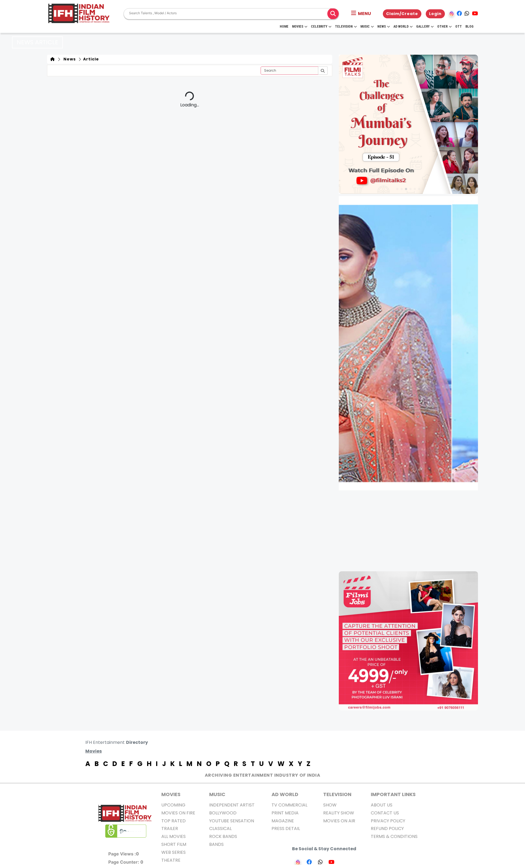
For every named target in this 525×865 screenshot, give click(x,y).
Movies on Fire (178, 813)
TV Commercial (289, 805)
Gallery (423, 26)
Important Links (393, 794)
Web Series (173, 852)
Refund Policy (387, 828)
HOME (284, 26)
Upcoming (173, 805)
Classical (220, 828)
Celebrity (319, 26)
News (381, 26)
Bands (216, 844)
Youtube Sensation (231, 821)
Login (435, 13)
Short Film (173, 844)
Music (365, 26)
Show (330, 805)
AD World (285, 794)
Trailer (169, 828)
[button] (361, 13)
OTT (458, 26)
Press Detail (286, 828)
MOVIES (170, 794)
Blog (469, 26)
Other (442, 26)
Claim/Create (402, 13)
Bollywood (223, 813)
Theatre (170, 860)
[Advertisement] (412, 531)
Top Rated (173, 821)
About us (381, 805)
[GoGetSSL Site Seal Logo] (125, 831)
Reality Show (338, 813)
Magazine (283, 821)
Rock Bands (223, 836)
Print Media (285, 813)
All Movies (173, 836)
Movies (297, 26)
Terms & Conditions (394, 836)
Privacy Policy (388, 821)
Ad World (401, 26)
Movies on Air (339, 821)
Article (90, 59)
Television (344, 26)
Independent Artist (232, 805)
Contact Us (385, 813)
